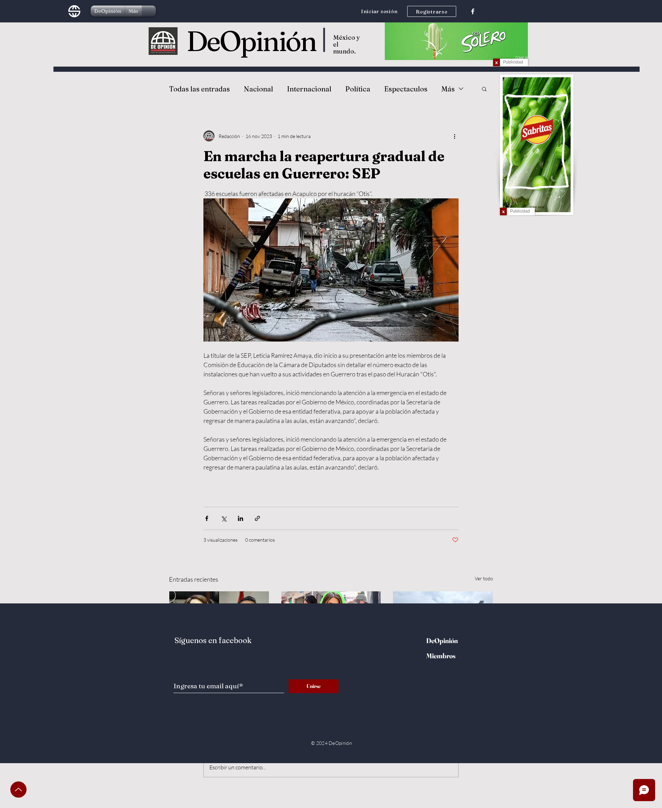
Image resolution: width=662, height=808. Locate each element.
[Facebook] (473, 11)
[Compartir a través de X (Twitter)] (223, 518)
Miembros (440, 655)
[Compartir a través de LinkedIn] (240, 518)
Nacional (258, 89)
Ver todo (484, 578)
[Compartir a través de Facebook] (206, 518)
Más (448, 89)
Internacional (309, 89)
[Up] (18, 789)
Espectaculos (406, 89)
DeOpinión (251, 41)
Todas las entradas (199, 89)
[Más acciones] (454, 136)
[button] (484, 88)
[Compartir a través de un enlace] (257, 518)
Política (357, 89)
